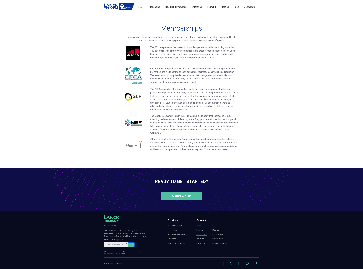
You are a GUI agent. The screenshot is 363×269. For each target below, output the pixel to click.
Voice (141, 7)
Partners (199, 230)
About (198, 225)
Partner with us (181, 196)
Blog (236, 7)
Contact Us (249, 7)
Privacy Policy (117, 239)
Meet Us (225, 7)
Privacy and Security (220, 243)
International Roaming (176, 243)
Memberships (201, 234)
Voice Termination (175, 225)
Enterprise (197, 7)
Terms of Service (116, 253)
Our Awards (201, 239)
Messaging (154, 7)
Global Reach (217, 234)
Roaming (211, 7)
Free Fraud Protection (176, 7)
